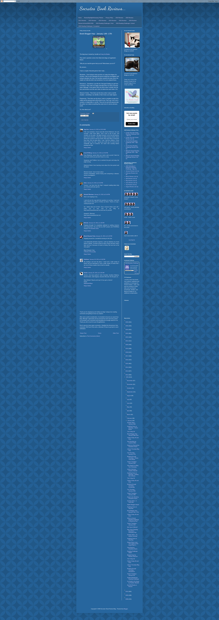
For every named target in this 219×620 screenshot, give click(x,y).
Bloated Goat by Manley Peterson (132, 555)
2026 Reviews (133, 20)
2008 (127, 599)
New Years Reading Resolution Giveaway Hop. (132, 531)
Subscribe (131, 124)
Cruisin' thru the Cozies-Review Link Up (132, 138)
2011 (127, 377)
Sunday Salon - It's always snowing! (132, 535)
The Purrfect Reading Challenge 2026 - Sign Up (132, 142)
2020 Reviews (129, 17)
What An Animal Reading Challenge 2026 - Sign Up (132, 152)
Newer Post (83, 333)
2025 (127, 325)
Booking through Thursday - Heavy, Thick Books (132, 458)
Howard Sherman (89, 194)
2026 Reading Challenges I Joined (125, 23)
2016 (127, 359)
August (129, 395)
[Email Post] (93, 113)
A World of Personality (90, 251)
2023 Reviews (102, 20)
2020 (127, 344)
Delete (89, 147)
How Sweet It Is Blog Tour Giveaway (132, 466)
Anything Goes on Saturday (132, 507)
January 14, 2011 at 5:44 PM (102, 194)
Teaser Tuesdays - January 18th (132, 494)
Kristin (86, 272)
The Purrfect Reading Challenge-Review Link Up (132, 147)
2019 (127, 348)
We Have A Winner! (132, 527)
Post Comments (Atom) (93, 336)
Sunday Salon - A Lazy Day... (131, 501)
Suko (85, 182)
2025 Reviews (122, 20)
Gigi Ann (86, 129)
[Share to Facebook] (86, 116)
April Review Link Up (131, 178)
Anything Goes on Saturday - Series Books (132, 428)
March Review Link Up (132, 176)
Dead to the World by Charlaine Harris (133, 497)
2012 (127, 374)
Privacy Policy (109, 17)
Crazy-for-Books (105, 54)
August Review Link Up (132, 186)
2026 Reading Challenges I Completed (88, 26)
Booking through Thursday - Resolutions (131, 570)
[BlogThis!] (83, 116)
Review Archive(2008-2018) (85, 23)
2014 (127, 367)
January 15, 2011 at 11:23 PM (104, 236)
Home (80, 17)
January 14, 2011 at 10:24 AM (97, 129)
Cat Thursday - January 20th (131, 490)
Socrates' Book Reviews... (103, 8)
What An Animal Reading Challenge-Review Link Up (132, 157)
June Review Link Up (131, 182)
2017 (127, 356)
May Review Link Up (131, 180)
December (130, 380)
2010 (127, 591)
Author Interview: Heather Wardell (132, 470)
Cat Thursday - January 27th (131, 453)
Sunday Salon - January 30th (131, 423)
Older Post (116, 333)
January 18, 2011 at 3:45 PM (97, 259)
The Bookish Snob (94, 228)
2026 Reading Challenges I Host (104, 23)
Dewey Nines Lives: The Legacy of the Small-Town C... (132, 544)
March (129, 414)
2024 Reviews (112, 20)
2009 (127, 595)
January (130, 420)
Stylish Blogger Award (133, 504)
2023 (127, 333)
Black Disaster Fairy (89, 236)
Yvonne (131, 265)
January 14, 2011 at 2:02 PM (100, 153)
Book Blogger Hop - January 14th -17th (133, 511)
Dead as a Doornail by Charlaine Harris (133, 446)
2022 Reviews (92, 20)
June (128, 403)
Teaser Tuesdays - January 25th (132, 462)
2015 (127, 363)
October (129, 388)
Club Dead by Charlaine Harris (132, 548)
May (128, 407)
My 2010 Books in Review (132, 585)
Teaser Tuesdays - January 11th (132, 524)
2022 (127, 337)
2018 (127, 352)
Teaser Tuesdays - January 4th (132, 574)
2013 (127, 371)
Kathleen (86, 259)
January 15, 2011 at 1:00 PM (96, 222)
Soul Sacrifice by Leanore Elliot (131, 442)
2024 (127, 329)
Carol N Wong (88, 153)
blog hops (86, 119)
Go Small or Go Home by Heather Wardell (133, 582)
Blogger (126, 608)
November (130, 384)
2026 (127, 322)
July (128, 399)
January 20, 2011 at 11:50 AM (96, 272)
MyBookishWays (88, 283)
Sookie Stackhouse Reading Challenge (133, 578)
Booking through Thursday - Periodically (131, 486)
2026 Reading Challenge (131, 263)
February (129, 418)
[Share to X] (84, 116)
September (130, 392)
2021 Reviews (82, 20)
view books (137, 273)
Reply (85, 147)
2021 (127, 341)
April (128, 410)
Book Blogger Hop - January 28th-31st (132, 434)
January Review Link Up (132, 171)
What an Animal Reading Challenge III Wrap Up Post (133, 519)
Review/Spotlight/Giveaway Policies (93, 17)
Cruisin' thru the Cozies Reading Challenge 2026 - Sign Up (132, 134)
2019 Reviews (119, 17)
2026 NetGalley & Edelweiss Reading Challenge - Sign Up (131, 167)
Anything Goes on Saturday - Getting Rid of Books (132, 474)
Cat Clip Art (132, 240)
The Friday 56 (131, 431)
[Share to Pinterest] (88, 116)
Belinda (86, 222)
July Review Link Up (131, 184)
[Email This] (81, 116)
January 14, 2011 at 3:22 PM (95, 182)
